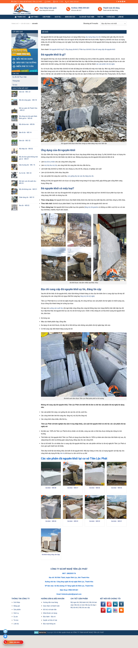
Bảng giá (17, 606)
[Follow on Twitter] (118, 1)
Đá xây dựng (25, 23)
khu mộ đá (53, 165)
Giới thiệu (17, 602)
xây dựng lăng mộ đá (92, 37)
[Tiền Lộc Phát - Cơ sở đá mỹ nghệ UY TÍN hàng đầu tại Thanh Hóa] (21, 9)
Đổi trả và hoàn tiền (49, 609)
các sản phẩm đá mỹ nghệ (105, 64)
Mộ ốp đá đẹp (90, 605)
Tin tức (100, 17)
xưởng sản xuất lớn (56, 308)
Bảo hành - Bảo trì (49, 617)
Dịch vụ (58, 17)
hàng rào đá (89, 176)
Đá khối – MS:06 (94, 488)
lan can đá (80, 176)
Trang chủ (14, 23)
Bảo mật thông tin (49, 624)
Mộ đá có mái (79, 605)
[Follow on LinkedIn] (122, 1)
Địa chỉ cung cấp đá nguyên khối (104, 49)
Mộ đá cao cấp (84, 607)
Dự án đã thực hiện (86, 17)
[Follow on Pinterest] (120, 1)
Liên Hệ (120, 17)
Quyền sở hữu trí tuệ (50, 620)
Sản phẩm (46, 17)
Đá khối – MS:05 (116, 488)
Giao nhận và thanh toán (51, 606)
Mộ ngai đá (74, 602)
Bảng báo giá (70, 17)
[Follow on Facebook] (116, 1)
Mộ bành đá (84, 602)
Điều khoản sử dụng (50, 613)
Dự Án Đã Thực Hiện (19, 77)
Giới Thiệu (34, 17)
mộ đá (46, 165)
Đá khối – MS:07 (72, 488)
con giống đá (72, 176)
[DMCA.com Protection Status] (40, 632)
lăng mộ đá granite (91, 207)
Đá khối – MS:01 (116, 521)
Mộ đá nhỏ (74, 607)
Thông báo (110, 17)
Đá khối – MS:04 (51, 521)
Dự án (16, 617)
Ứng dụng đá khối (72, 49)
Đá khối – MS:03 (72, 521)
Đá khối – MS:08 (51, 488)
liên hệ (62, 453)
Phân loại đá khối (85, 49)
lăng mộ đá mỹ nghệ (87, 296)
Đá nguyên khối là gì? (56, 49)
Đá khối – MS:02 (94, 521)
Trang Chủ (21, 17)
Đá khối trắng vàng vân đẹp (51, 554)
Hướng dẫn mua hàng (50, 602)
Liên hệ (16, 624)
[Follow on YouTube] (124, 1)
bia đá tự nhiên (49, 162)
